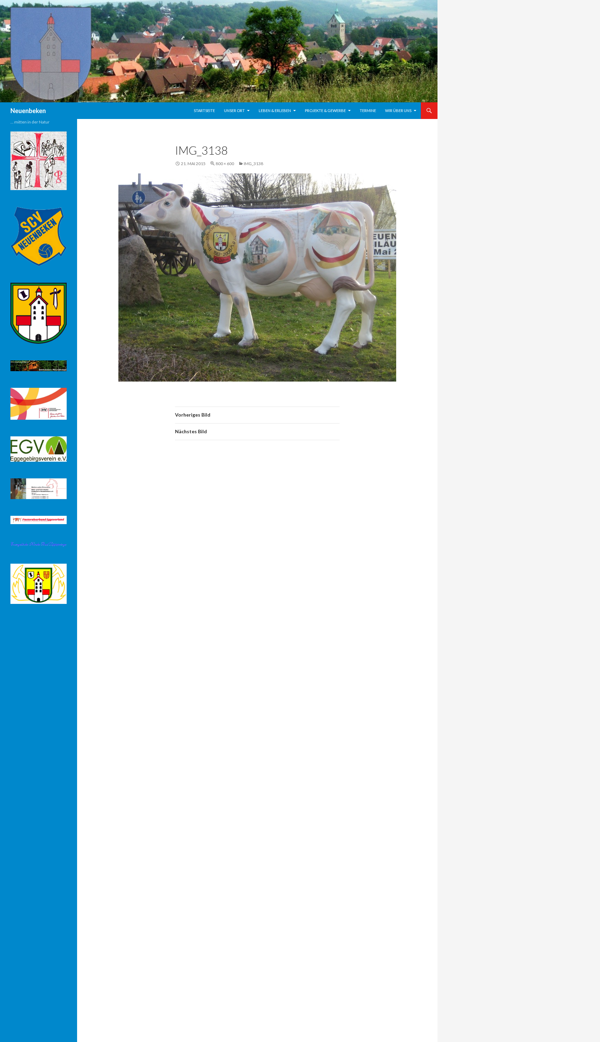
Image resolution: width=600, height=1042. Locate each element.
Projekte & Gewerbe (325, 110)
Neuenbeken (28, 110)
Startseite (204, 110)
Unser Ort (234, 110)
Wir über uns (398, 110)
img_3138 (253, 163)
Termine (368, 110)
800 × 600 (225, 163)
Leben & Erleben (275, 110)
